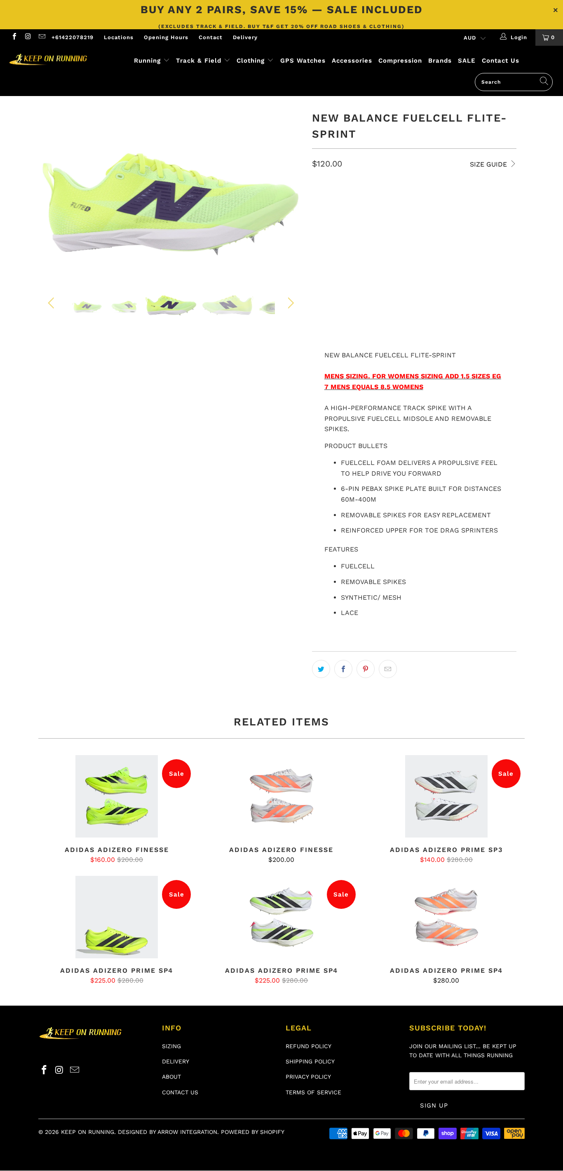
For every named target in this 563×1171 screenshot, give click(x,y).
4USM (324, 199)
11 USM (357, 240)
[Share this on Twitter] (321, 669)
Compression (400, 60)
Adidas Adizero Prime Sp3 (446, 796)
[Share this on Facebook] (343, 669)
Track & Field (200, 60)
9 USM (421, 220)
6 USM (381, 199)
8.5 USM (390, 220)
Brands (440, 60)
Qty (317, 264)
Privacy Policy (308, 1076)
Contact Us (500, 60)
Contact (211, 37)
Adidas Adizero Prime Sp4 (116, 917)
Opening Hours (166, 37)
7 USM (445, 199)
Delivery (245, 37)
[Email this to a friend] (388, 669)
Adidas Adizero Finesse (116, 796)
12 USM (389, 240)
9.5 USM (453, 220)
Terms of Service (313, 1092)
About (171, 1076)
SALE (467, 60)
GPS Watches (303, 60)
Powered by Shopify (252, 1132)
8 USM (358, 220)
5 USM (352, 199)
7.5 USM (327, 220)
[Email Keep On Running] (41, 37)
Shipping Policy (310, 1061)
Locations (119, 37)
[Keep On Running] (49, 60)
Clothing (251, 60)
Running (147, 60)
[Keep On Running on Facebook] (14, 37)
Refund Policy (308, 1046)
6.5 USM (414, 199)
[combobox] (514, 82)
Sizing (171, 1046)
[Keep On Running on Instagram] (27, 37)
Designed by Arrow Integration (167, 1132)
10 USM (326, 240)
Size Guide (489, 164)
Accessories (352, 60)
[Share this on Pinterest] (366, 669)
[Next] (289, 191)
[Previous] (52, 191)
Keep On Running (87, 1132)
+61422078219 (73, 37)
